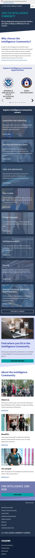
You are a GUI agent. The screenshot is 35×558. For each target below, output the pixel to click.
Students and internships (8, 516)
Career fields (5, 513)
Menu (32, 6)
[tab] (11, 102)
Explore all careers (17, 311)
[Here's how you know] (17, 2)
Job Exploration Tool (7, 528)
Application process (7, 507)
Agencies (4, 525)
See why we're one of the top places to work (14, 60)
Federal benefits (6, 519)
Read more (4, 410)
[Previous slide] (3, 101)
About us (3, 522)
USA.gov (3, 554)
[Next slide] (32, 101)
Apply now (17, 495)
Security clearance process (9, 510)
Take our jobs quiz (17, 361)
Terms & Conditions (7, 545)
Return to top (30, 502)
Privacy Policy (5, 548)
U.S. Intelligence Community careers (11, 6)
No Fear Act (4, 551)
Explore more (7, 134)
